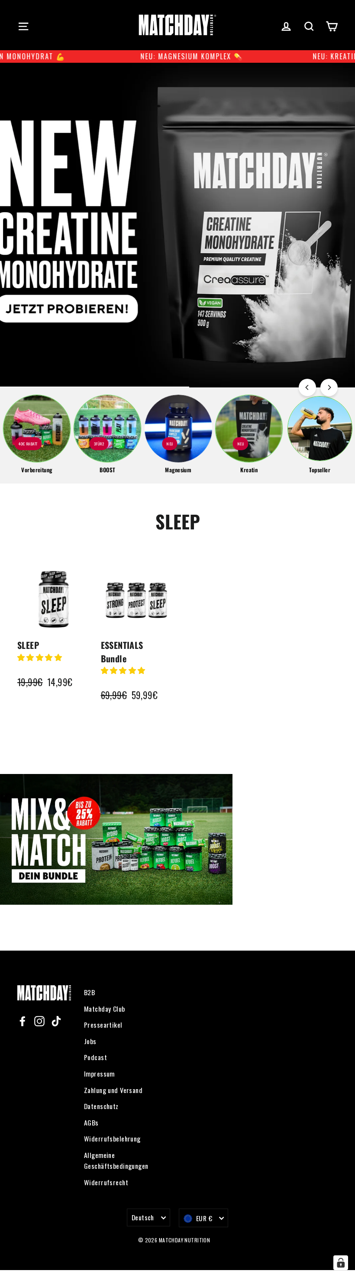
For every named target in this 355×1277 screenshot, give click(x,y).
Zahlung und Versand (113, 1090)
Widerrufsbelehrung (112, 1138)
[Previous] (307, 387)
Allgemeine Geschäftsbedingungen (116, 1160)
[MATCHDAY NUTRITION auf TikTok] (56, 1020)
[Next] (329, 387)
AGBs (91, 1122)
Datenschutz (101, 1106)
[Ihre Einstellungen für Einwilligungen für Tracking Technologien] (340, 1262)
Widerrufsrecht (106, 1182)
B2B (89, 992)
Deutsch (143, 1217)
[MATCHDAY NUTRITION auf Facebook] (22, 1020)
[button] (40, 656)
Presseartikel (103, 1024)
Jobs (90, 1041)
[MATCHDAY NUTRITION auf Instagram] (39, 1020)
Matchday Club (104, 1008)
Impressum (99, 1073)
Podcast (95, 1057)
